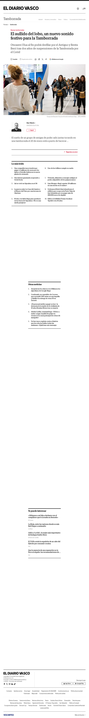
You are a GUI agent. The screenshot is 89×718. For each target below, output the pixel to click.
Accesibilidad (35, 691)
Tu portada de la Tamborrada (78, 19)
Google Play (80, 683)
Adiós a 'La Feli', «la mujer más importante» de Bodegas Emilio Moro (44, 534)
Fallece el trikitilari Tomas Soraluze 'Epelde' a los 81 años (60, 200)
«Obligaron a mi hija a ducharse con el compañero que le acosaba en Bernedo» (43, 516)
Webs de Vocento (79, 715)
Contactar (9, 691)
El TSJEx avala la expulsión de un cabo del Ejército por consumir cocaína (44, 542)
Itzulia (49, 705)
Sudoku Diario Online (56, 700)
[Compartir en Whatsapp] (35, 59)
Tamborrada (12, 18)
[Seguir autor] (31, 130)
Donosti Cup (22, 705)
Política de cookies (60, 693)
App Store (68, 683)
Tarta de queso (76, 700)
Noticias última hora (37, 700)
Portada (5, 24)
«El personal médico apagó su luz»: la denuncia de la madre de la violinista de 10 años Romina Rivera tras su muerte (45, 306)
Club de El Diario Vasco (59, 705)
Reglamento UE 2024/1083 (48, 691)
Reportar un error (72, 152)
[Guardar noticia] (14, 59)
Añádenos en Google (57, 59)
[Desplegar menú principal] (84, 8)
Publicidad (27, 693)
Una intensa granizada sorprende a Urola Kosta (27, 179)
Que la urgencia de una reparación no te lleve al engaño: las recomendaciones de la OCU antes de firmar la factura (44, 552)
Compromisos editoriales (46, 693)
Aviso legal (27, 691)
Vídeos (66, 19)
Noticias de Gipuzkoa (16, 703)
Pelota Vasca (27, 703)
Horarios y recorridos (50, 19)
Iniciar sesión (78, 8)
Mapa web (34, 693)
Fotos (59, 19)
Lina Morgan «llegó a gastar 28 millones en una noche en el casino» (62, 184)
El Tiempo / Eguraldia (52, 703)
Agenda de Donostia (38, 703)
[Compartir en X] (42, 59)
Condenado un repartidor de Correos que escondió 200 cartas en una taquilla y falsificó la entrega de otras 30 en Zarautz (45, 297)
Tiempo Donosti (32, 705)
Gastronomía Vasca (25, 700)
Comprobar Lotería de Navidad (76, 705)
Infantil (41, 19)
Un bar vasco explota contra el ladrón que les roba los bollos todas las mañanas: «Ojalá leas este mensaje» (44, 323)
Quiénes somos (18, 691)
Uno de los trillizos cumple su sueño (60, 168)
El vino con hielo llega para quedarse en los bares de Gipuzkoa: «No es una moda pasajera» (27, 201)
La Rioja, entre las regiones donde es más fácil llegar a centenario (43, 525)
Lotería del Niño (44, 708)
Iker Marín (30, 123)
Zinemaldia (67, 700)
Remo (47, 700)
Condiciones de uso (63, 691)
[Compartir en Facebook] (39, 59)
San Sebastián (63, 703)
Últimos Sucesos (13, 700)
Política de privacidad (77, 691)
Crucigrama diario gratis (10, 705)
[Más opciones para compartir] (46, 59)
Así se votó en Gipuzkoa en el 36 (25, 183)
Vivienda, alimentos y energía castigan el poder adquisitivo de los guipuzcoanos (62, 179)
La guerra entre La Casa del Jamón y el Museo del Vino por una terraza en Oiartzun (27, 191)
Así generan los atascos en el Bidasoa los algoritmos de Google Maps (45, 290)
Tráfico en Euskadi (74, 703)
